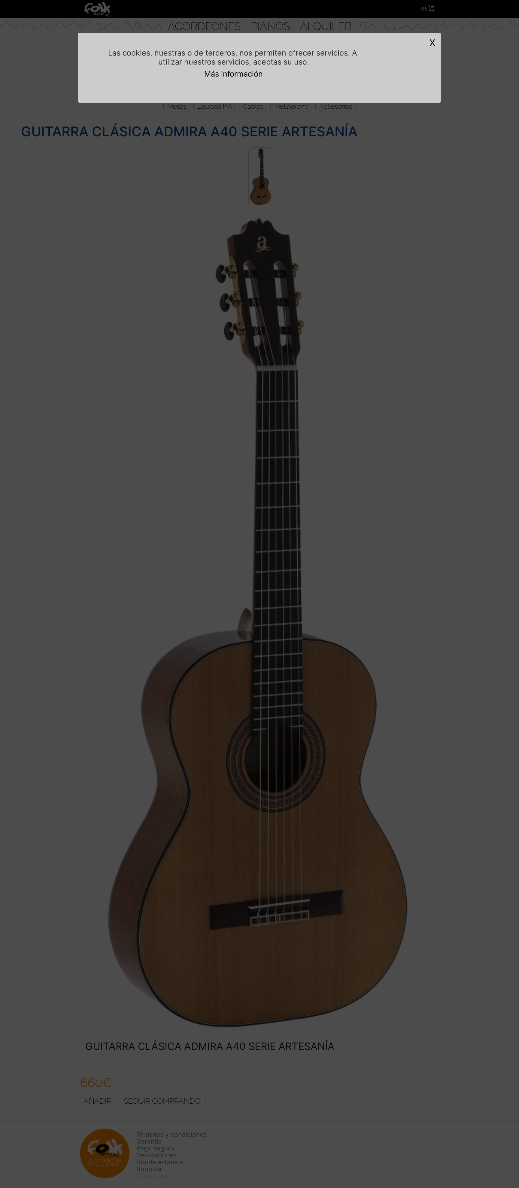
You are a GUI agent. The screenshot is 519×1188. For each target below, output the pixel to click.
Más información (233, 73)
